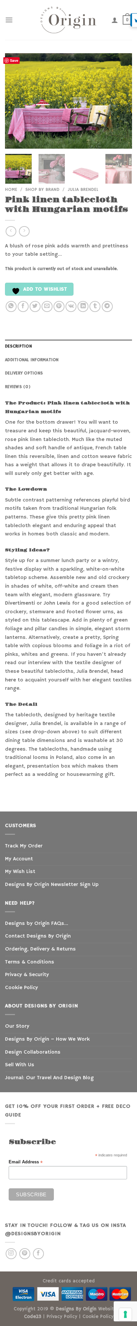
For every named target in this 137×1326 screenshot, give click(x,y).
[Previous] (16, 100)
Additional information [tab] (32, 360)
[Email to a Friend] (47, 306)
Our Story (17, 1026)
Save (14, 60)
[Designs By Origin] (68, 20)
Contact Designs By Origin (38, 936)
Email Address (26, 1162)
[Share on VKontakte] (71, 306)
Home (11, 190)
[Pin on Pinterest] (59, 306)
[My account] (114, 20)
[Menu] (9, 20)
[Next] (121, 100)
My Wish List (20, 871)
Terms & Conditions (29, 962)
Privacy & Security (27, 974)
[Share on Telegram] (107, 306)
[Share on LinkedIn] (82, 306)
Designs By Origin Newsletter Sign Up (51, 884)
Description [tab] (18, 346)
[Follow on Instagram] (11, 1253)
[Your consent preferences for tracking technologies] (125, 1314)
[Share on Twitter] (35, 306)
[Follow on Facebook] (38, 1253)
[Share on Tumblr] (94, 306)
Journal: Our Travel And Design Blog (49, 1078)
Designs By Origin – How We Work (47, 1039)
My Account (19, 859)
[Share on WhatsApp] (11, 306)
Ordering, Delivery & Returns (40, 949)
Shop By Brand (42, 190)
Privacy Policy (62, 1317)
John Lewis (57, 603)
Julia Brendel (83, 190)
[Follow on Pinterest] (24, 1253)
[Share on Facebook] (23, 306)
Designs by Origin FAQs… (36, 923)
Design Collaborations (33, 1052)
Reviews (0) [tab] (18, 386)
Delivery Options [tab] (24, 373)
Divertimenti (20, 603)
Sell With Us (19, 1065)
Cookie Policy (21, 987)
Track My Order (24, 846)
